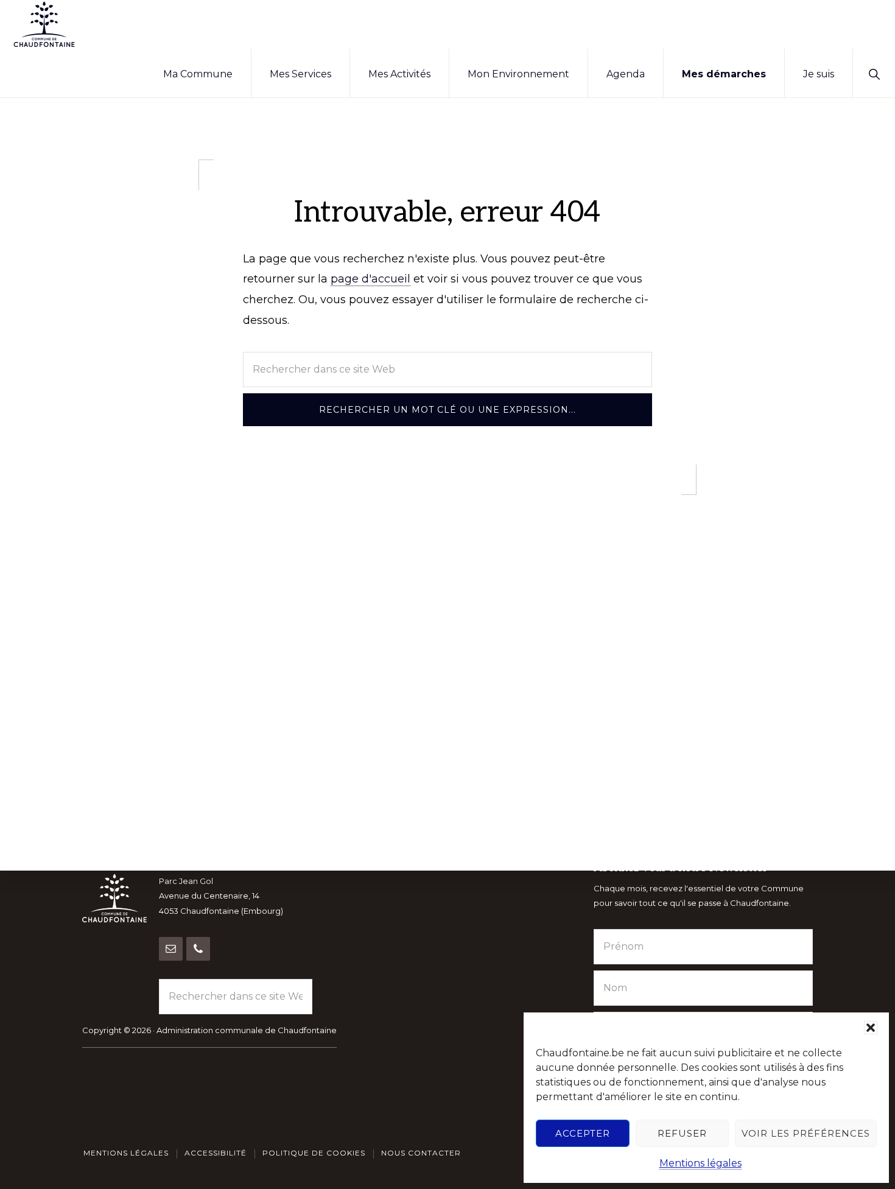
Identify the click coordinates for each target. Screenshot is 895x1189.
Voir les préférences (806, 1133)
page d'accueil (370, 279)
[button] (871, 1028)
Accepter (582, 1133)
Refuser (682, 1133)
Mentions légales (700, 1163)
